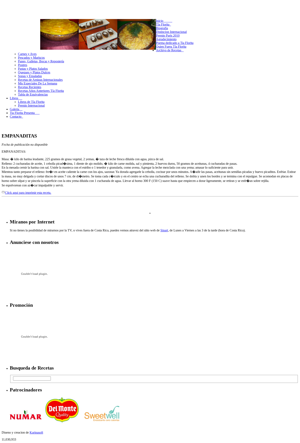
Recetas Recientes (29, 87)
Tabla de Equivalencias (33, 94)
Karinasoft (36, 432)
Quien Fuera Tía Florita (171, 46)
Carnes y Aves (27, 54)
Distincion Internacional (171, 32)
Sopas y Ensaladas (30, 76)
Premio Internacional (31, 105)
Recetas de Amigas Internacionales (40, 79)
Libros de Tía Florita (31, 102)
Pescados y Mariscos (31, 57)
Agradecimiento (166, 39)
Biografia (162, 28)
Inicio (164, 21)
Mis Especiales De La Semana (37, 83)
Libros (16, 98)
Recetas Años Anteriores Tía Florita (41, 90)
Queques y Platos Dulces (34, 72)
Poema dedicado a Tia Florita (174, 43)
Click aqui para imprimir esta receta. (28, 192)
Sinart (164, 230)
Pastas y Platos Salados (33, 68)
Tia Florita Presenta (25, 113)
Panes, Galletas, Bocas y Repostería (41, 61)
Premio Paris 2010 (168, 35)
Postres (22, 65)
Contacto (16, 116)
